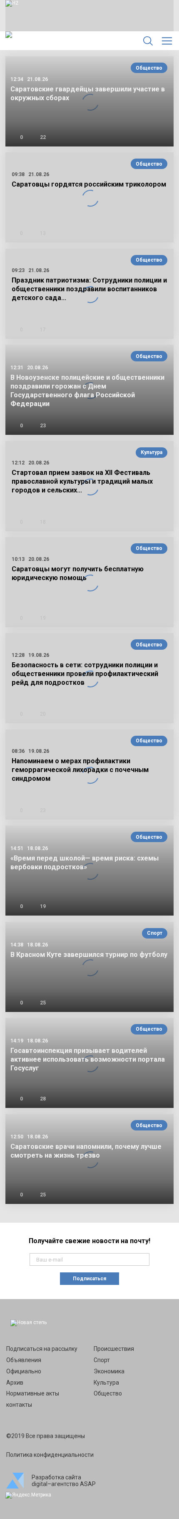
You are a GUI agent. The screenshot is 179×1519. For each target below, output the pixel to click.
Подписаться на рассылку (41, 1348)
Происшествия (114, 1348)
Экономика (109, 1371)
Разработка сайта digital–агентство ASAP (64, 1480)
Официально (23, 1371)
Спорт (154, 933)
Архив (14, 1382)
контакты (19, 1404)
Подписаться (89, 1279)
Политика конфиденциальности (50, 1454)
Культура (151, 452)
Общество (149, 68)
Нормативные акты (32, 1393)
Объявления (23, 1360)
